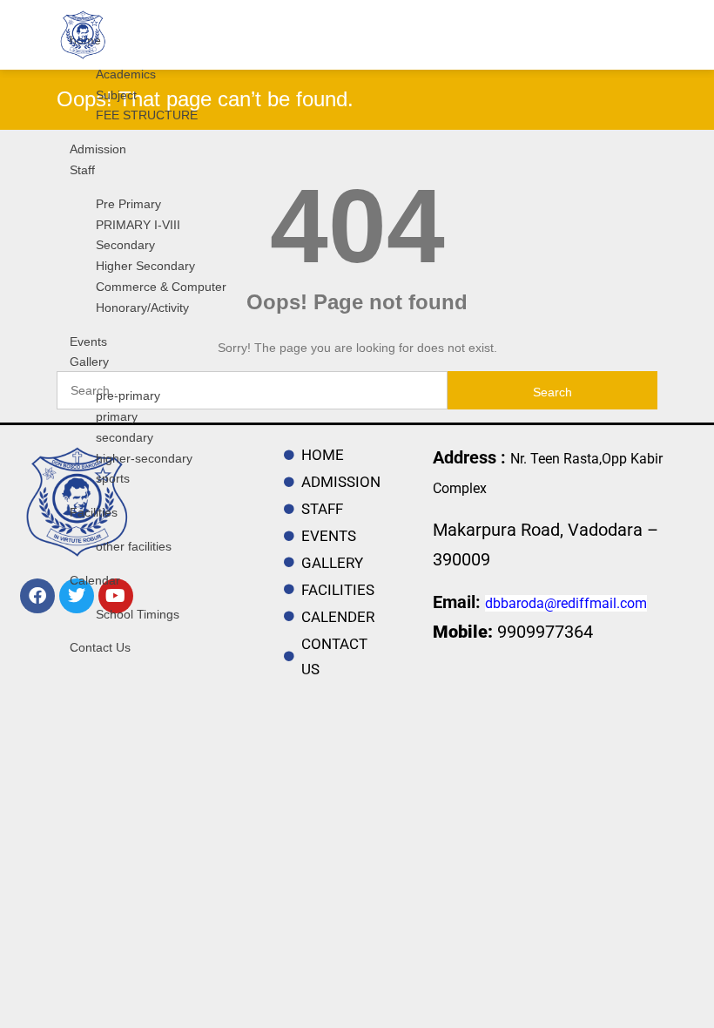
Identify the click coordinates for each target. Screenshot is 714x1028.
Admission (98, 149)
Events (88, 341)
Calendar (95, 580)
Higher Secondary (145, 266)
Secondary (125, 245)
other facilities (134, 546)
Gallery (89, 362)
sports (113, 478)
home (85, 40)
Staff (82, 170)
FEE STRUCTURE (147, 115)
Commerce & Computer (161, 287)
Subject (116, 95)
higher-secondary (144, 458)
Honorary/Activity (142, 307)
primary (117, 416)
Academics (126, 74)
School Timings (137, 614)
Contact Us (100, 647)
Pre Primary (128, 204)
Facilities (94, 512)
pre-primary (128, 395)
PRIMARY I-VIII (138, 225)
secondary (124, 437)
